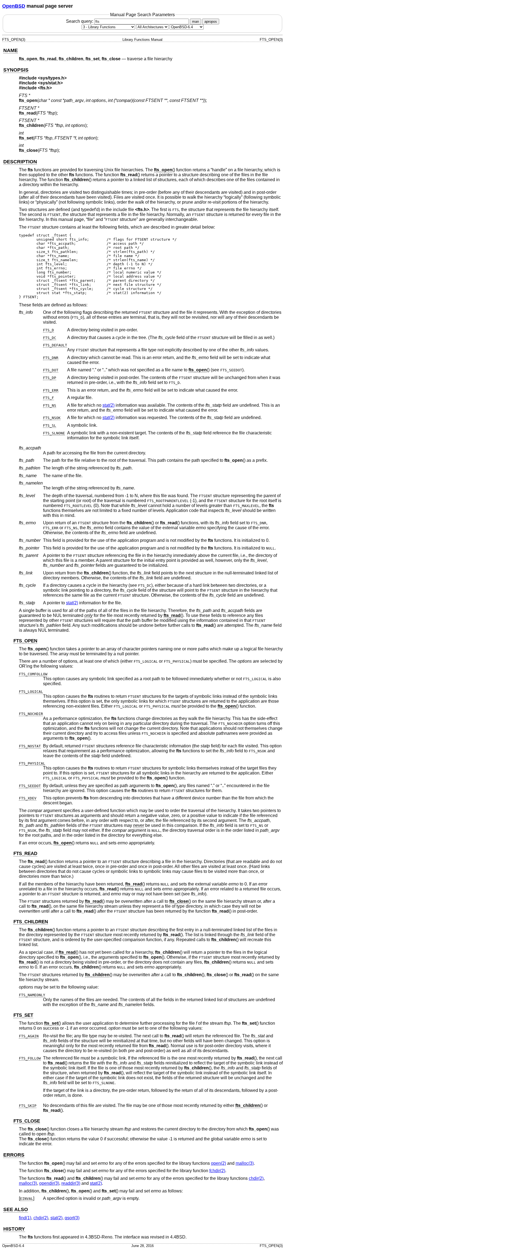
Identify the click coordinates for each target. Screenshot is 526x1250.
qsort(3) (72, 1217)
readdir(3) (70, 1183)
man (195, 21)
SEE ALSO (15, 1209)
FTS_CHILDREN (30, 921)
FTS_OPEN (25, 640)
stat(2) (108, 405)
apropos (210, 21)
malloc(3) (245, 1163)
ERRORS (13, 1155)
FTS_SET (23, 1015)
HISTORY (14, 1229)
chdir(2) (256, 1178)
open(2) (218, 1163)
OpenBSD (13, 6)
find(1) (25, 1217)
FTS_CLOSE (26, 1121)
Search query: (80, 21)
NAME (10, 50)
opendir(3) (49, 1183)
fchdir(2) (217, 1170)
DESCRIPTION (20, 161)
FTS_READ (25, 853)
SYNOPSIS (15, 70)
